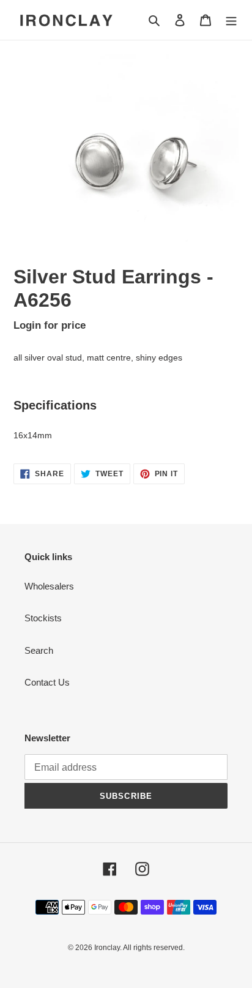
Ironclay (107, 947)
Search (38, 650)
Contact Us (47, 682)
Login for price (49, 325)
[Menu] (231, 20)
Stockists (43, 618)
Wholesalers (49, 586)
